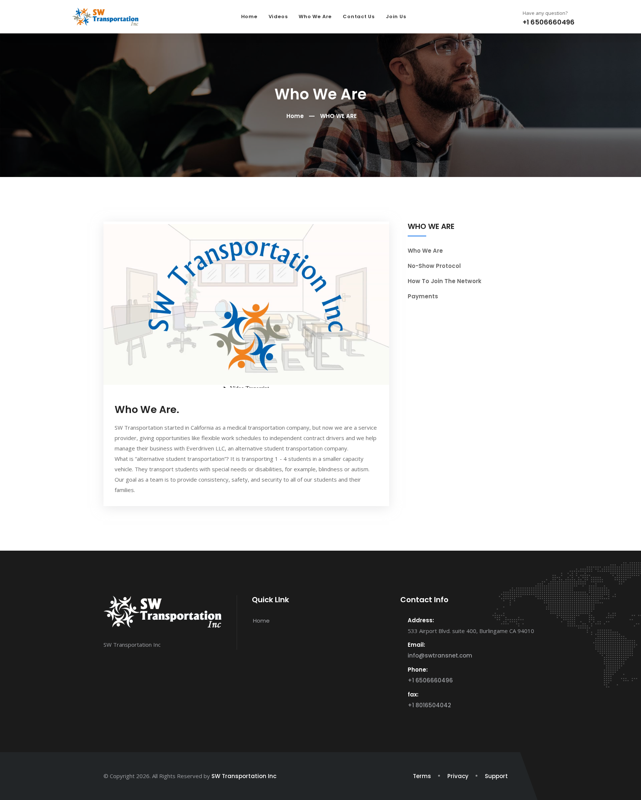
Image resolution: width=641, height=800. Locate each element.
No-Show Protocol (434, 266)
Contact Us (359, 16)
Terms (422, 776)
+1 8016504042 (429, 705)
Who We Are (315, 16)
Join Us (396, 16)
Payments (423, 296)
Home (249, 16)
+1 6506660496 (430, 680)
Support (496, 776)
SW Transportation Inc (243, 776)
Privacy (458, 776)
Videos (278, 16)
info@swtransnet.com (440, 655)
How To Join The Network (444, 281)
